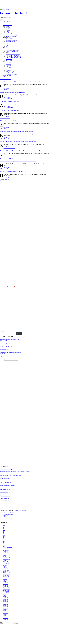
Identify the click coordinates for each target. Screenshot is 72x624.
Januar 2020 (5, 606)
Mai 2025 (5, 581)
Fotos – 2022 (8, 67)
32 (9, 179)
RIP (1, 158)
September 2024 (6, 591)
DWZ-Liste (5, 47)
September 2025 (6, 576)
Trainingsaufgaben (7, 557)
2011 (4, 545)
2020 (1, 118)
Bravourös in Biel (4, 349)
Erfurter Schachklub (14, 13)
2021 (1, 79)
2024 (4, 528)
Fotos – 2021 (8, 69)
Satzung (7, 32)
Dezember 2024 (6, 587)
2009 (4, 546)
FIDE (7, 46)
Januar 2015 (5, 613)
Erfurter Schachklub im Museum (7, 346)
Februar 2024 (6, 600)
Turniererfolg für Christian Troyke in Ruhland (10, 101)
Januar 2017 (5, 610)
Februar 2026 (6, 570)
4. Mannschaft (15, 475)
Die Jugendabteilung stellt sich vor (13, 50)
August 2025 (6, 577)
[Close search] (1, 622)
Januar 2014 (5, 614)
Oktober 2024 (6, 590)
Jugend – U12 (9, 60)
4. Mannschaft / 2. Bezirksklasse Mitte (14, 57)
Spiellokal (8, 30)
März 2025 (5, 584)
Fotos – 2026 (8, 62)
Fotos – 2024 (8, 65)
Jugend (4, 128)
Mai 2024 (5, 596)
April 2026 (5, 567)
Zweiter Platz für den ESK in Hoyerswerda (9, 110)
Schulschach (5, 554)
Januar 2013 (5, 615)
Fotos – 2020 (8, 70)
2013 (4, 542)
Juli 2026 (5, 565)
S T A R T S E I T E (7, 25)
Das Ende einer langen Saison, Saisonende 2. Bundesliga (12, 92)
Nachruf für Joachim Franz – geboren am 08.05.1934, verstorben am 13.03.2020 (18, 161)
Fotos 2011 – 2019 (10, 71)
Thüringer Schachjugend (11, 40)
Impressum (5, 515)
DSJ (7, 43)
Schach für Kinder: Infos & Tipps (13, 51)
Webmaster (5, 561)
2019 (4, 535)
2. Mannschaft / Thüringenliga (12, 55)
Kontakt (4, 76)
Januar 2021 (5, 605)
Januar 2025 (5, 586)
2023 (4, 530)
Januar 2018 (5, 609)
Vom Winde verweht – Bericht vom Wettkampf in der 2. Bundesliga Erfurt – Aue (18, 141)
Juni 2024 (5, 595)
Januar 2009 (5, 619)
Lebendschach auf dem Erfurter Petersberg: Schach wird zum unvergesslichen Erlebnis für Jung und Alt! (23, 81)
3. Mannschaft (6, 551)
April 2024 (5, 597)
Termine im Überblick (8, 75)
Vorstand (8, 27)
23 (6, 179)
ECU (7, 45)
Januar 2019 (5, 608)
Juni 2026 (5, 566)
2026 (1, 469)
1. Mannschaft (6, 89)
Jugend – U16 (9, 59)
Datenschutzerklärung (8, 514)
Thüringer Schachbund (11, 38)
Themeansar (24, 510)
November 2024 (6, 589)
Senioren (5, 556)
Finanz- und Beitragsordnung (12, 33)
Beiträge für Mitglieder (11, 36)
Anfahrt (7, 31)
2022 (4, 531)
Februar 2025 (6, 585)
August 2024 (6, 592)
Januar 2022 (5, 604)
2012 (4, 543)
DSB (7, 42)
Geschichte (8, 28)
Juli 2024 (5, 594)
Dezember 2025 (6, 572)
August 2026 (6, 563)
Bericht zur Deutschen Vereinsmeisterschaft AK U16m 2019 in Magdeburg (16, 131)
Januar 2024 (5, 601)
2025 (4, 527)
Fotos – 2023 (8, 66)
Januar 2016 (5, 611)
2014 (4, 541)
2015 (4, 540)
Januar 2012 (5, 616)
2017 (4, 537)
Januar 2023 (5, 603)
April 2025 (5, 582)
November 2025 (6, 574)
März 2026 (5, 569)
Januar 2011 (5, 618)
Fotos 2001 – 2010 (10, 72)
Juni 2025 (5, 580)
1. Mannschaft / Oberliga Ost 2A (13, 54)
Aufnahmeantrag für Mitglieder (12, 35)
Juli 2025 (5, 579)
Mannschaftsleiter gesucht (5, 343)
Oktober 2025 (6, 575)
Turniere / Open (9, 98)
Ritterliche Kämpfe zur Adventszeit (8, 120)
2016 (4, 538)
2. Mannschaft (6, 550)
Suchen (2, 331)
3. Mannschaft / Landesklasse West (13, 56)
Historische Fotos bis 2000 (11, 74)
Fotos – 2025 (8, 64)
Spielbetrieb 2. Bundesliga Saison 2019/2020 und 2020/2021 (13, 171)
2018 (4, 536)
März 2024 (5, 599)
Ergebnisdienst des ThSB (11, 41)
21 (3, 179)
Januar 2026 (5, 571)
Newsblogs (16, 510)
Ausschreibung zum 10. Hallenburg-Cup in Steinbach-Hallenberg (9, 340)
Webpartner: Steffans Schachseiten (10, 512)
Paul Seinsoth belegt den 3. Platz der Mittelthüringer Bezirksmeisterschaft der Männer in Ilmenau (21, 150)
